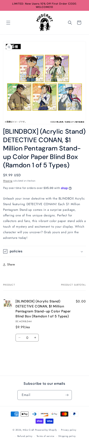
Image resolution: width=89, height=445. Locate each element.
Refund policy (24, 436)
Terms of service (45, 436)
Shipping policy (67, 436)
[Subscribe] (67, 395)
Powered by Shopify (46, 429)
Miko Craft (28, 429)
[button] (8, 22)
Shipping (7, 180)
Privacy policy (68, 429)
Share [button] (11, 264)
